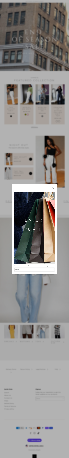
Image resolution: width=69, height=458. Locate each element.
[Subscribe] (53, 270)
